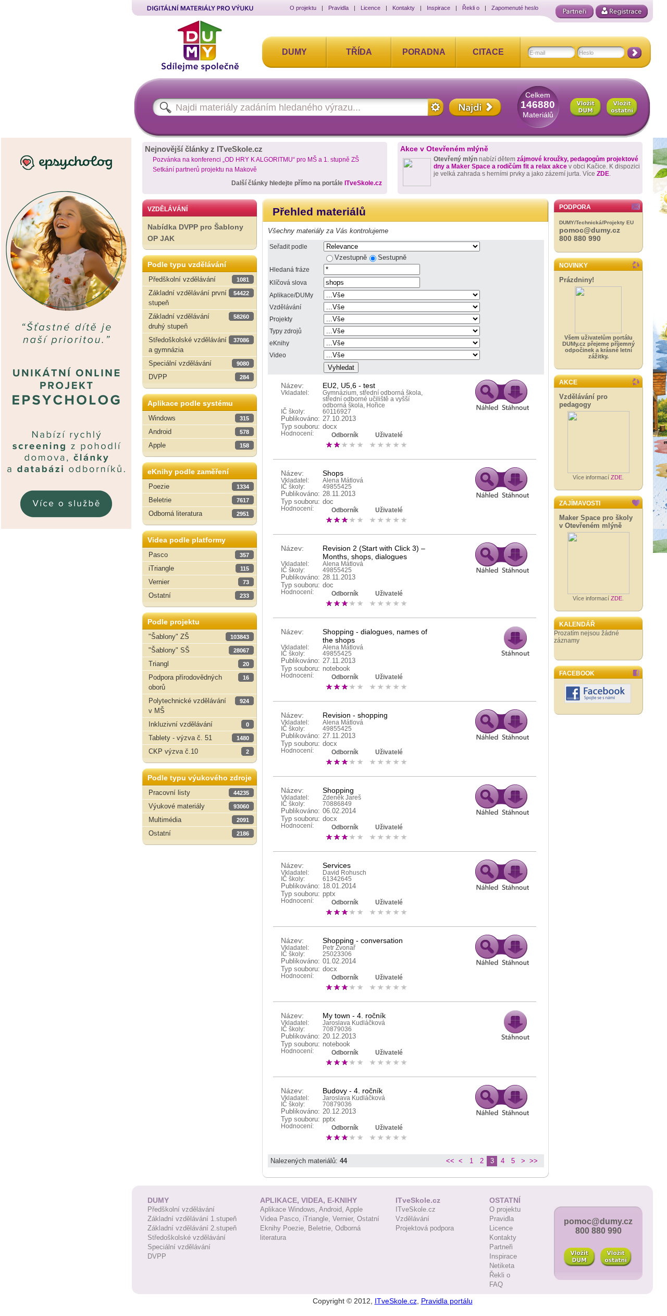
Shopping (338, 790)
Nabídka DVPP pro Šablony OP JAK (195, 233)
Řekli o (470, 8)
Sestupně (392, 257)
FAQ (496, 1284)
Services (337, 865)
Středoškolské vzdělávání (186, 1237)
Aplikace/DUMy (291, 295)
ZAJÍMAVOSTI (579, 503)
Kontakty (403, 8)
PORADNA (424, 51)
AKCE (568, 382)
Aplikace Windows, (289, 1209)
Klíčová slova (288, 283)
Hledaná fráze (289, 270)
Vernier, (344, 1219)
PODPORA (575, 207)
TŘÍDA (359, 51)
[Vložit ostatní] (622, 107)
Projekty (280, 319)
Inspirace (438, 8)
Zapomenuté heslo (514, 8)
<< (450, 1161)
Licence (370, 8)
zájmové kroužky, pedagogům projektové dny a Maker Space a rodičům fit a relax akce (536, 162)
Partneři (501, 1247)
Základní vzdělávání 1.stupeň (192, 1219)
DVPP (156, 1256)
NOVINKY (573, 265)
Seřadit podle (288, 247)
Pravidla (338, 8)
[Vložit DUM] (586, 107)
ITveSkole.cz (363, 183)
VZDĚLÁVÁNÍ (167, 209)
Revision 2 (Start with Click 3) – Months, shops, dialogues (374, 552)
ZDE (603, 173)
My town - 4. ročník (354, 1015)
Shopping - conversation (363, 940)
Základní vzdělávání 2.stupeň (192, 1228)
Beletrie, (321, 1228)
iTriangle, (317, 1219)
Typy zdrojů (285, 331)
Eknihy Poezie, (284, 1228)
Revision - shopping (355, 715)
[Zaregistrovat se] (621, 11)
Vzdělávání (285, 307)
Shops (333, 473)
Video (277, 355)
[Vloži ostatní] (616, 1257)
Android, (332, 1209)
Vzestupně (351, 257)
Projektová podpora (425, 1228)
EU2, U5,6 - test (349, 385)
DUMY (294, 51)
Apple (354, 1209)
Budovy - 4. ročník (352, 1090)
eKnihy (279, 343)
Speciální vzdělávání (179, 1247)
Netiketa (501, 1266)
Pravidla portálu (447, 1301)
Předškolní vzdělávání (181, 1209)
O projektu (303, 8)
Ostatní (368, 1219)
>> (533, 1161)
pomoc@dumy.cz (589, 230)
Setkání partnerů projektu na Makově (205, 169)
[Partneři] (574, 11)
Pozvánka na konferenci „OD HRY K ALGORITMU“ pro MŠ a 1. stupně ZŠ (256, 159)
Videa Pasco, (281, 1219)
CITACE (488, 51)
